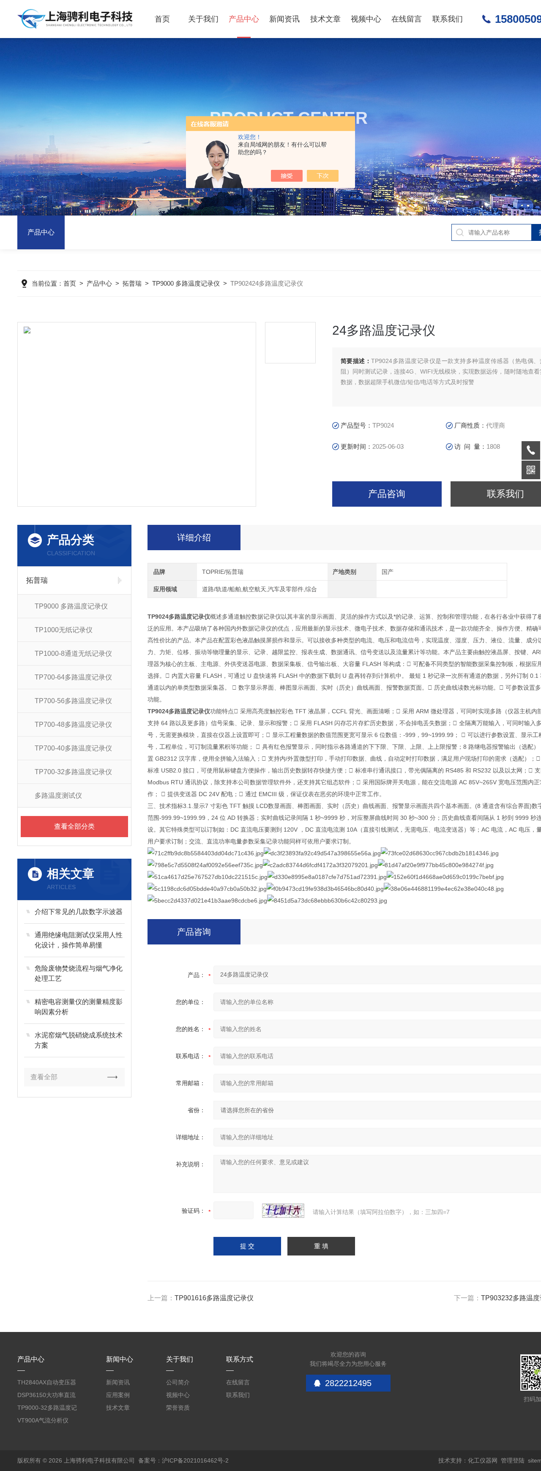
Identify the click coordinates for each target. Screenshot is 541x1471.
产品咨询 (386, 494)
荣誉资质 (178, 1407)
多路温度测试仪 (58, 795)
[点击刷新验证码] (283, 1211)
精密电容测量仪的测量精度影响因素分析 (79, 1006)
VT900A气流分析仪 (42, 1420)
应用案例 (118, 1395)
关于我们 (203, 19)
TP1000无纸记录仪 (64, 629)
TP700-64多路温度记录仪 (73, 677)
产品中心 (244, 19)
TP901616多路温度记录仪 (214, 1298)
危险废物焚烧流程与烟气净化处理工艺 (79, 973)
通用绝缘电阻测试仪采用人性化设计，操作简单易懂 (79, 940)
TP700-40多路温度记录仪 (73, 748)
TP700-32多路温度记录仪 (73, 771)
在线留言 (406, 19)
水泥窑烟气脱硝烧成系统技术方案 (79, 1040)
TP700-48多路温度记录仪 (73, 724)
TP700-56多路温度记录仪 (73, 700)
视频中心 (366, 19)
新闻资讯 (284, 19)
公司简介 (178, 1382)
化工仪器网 (482, 1460)
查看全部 (43, 1077)
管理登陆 (513, 1460)
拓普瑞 (132, 283)
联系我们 (447, 19)
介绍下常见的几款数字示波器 (79, 911)
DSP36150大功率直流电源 (46, 1396)
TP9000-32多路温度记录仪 (47, 1409)
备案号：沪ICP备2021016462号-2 (183, 1460)
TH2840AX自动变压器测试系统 (46, 1384)
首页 (162, 19)
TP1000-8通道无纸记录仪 (73, 653)
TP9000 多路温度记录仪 (186, 283)
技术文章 (325, 19)
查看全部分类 (74, 826)
